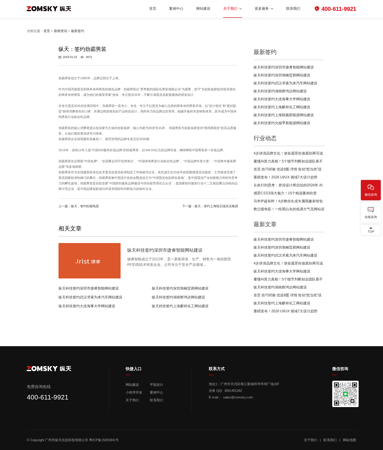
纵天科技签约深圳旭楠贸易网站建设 (180, 288)
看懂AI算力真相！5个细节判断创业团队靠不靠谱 (288, 162)
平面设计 (156, 384)
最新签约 (77, 31)
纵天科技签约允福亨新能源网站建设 (282, 123)
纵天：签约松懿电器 (85, 206)
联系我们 (293, 8)
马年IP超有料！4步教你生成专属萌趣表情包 (288, 201)
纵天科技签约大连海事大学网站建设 (87, 306)
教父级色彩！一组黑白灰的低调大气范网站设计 (289, 210)
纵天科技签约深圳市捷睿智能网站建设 (89, 288)
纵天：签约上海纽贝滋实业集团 (216, 206)
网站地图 (349, 440)
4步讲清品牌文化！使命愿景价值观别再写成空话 (288, 154)
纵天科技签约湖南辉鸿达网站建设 (178, 297)
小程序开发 (134, 392)
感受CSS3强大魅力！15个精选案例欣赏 (285, 193)
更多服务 (262, 8)
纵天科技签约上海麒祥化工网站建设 (180, 306)
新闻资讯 (60, 31)
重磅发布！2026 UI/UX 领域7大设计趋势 (285, 177)
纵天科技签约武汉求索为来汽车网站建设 (90, 297)
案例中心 (176, 8)
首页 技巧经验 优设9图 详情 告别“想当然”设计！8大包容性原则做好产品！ (288, 170)
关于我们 (230, 8)
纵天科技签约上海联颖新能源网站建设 (284, 115)
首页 (152, 8)
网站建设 (203, 8)
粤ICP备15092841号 (104, 440)
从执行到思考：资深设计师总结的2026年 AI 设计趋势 (288, 186)
